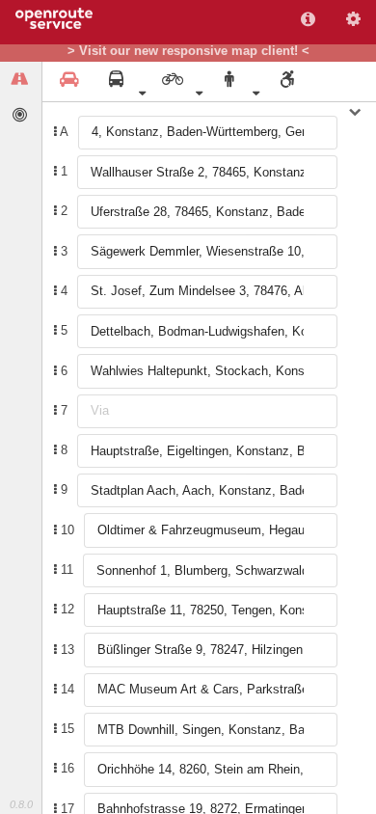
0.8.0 (21, 804)
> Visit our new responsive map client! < (188, 51)
